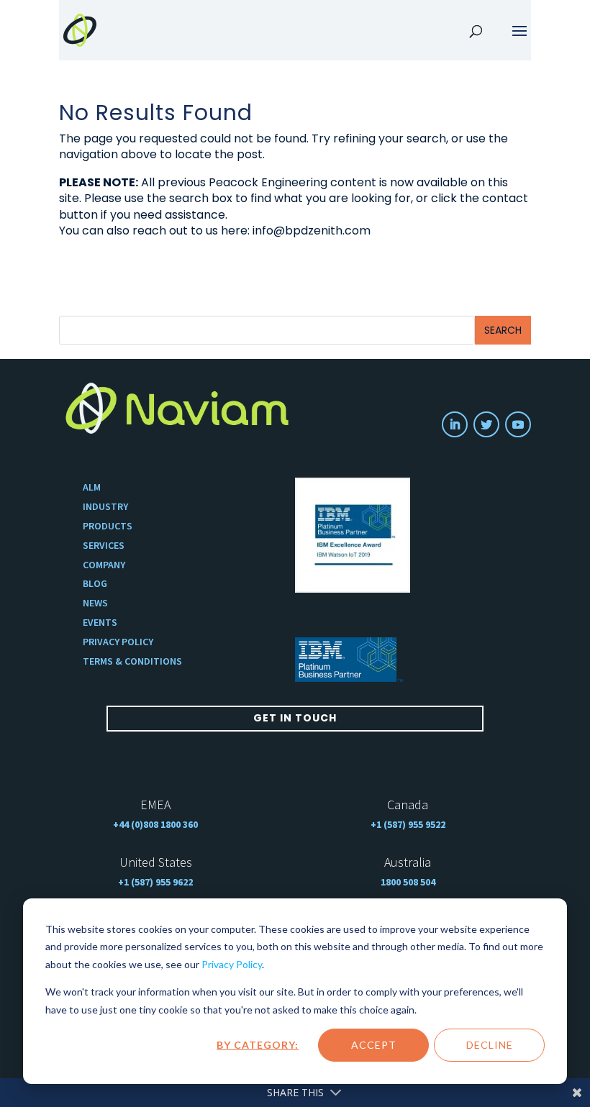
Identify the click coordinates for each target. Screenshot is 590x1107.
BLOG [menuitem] (95, 584)
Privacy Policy (231, 964)
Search (503, 330)
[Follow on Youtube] (518, 424)
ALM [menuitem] (92, 487)
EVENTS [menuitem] (100, 622)
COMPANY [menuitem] (104, 565)
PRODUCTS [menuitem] (107, 526)
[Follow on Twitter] (486, 424)
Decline (489, 1045)
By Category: (258, 1045)
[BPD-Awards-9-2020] (352, 535)
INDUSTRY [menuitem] (105, 507)
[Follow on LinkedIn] (455, 424)
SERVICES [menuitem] (103, 545)
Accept (373, 1045)
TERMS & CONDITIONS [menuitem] (132, 661)
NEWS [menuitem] (95, 603)
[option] (352, 535)
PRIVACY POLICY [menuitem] (118, 642)
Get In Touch (295, 718)
